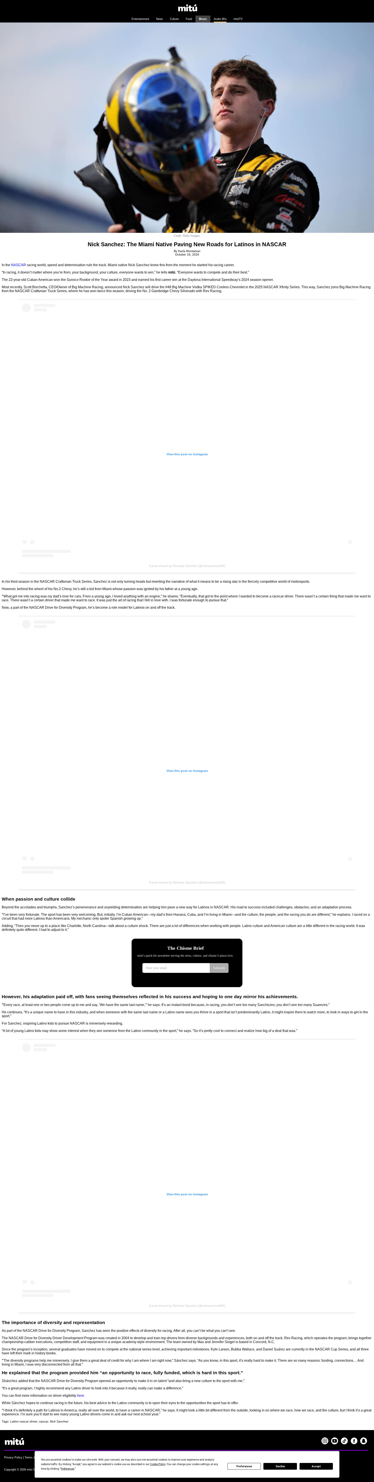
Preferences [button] (67, 1468)
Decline (280, 1466)
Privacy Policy (13, 1457)
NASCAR (18, 265)
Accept (316, 1466)
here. (81, 1395)
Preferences (244, 1466)
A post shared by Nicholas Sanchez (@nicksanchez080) (187, 566)
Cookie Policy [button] (157, 1464)
